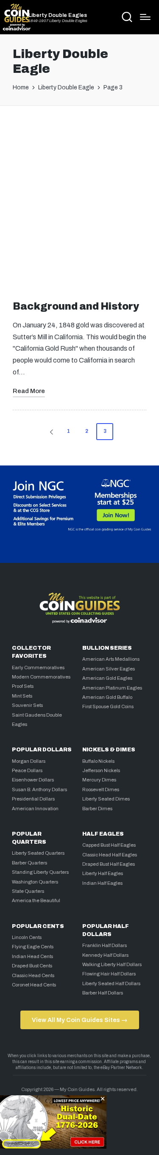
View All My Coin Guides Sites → (79, 1020)
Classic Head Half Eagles (109, 854)
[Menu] (145, 17)
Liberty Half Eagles (102, 873)
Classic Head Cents (33, 975)
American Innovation (35, 808)
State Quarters (28, 891)
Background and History (76, 306)
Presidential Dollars (33, 798)
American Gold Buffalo (107, 697)
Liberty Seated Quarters (38, 853)
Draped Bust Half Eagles (108, 864)
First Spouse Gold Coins (108, 706)
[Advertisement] (79, 200)
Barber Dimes (97, 808)
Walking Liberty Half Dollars (112, 964)
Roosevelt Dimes (100, 789)
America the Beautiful (36, 900)
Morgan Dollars (28, 761)
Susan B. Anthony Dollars (39, 789)
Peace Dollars (27, 770)
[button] (50, 431)
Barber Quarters (29, 862)
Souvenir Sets (27, 705)
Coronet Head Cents (34, 984)
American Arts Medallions (110, 659)
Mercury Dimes (99, 779)
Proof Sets (22, 686)
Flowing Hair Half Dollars (109, 973)
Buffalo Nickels (98, 761)
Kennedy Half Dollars (105, 955)
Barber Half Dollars (102, 992)
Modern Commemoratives (41, 676)
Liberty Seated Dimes (106, 798)
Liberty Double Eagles (57, 15)
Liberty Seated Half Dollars (111, 983)
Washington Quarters (35, 881)
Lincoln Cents (27, 937)
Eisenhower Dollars (33, 779)
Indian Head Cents (32, 956)
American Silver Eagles (108, 668)
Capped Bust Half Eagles (109, 845)
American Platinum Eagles (112, 687)
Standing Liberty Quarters (40, 872)
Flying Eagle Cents (32, 946)
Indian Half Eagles (102, 883)
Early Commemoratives (38, 667)
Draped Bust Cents (32, 965)
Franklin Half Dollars (104, 945)
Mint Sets (22, 695)
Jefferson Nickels (101, 770)
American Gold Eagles (107, 678)
